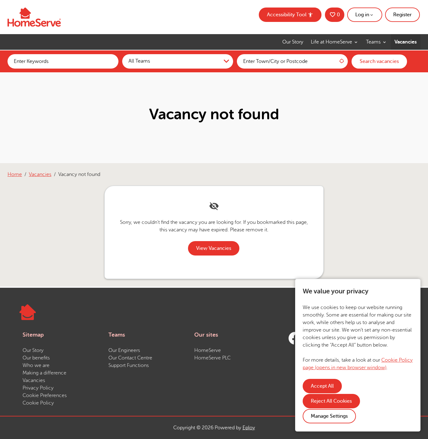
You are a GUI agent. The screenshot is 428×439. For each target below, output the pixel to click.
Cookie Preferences (45, 395)
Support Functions (128, 365)
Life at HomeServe (332, 42)
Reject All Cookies (331, 401)
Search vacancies (379, 61)
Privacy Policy (38, 388)
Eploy (249, 428)
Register (402, 15)
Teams (374, 42)
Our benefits (36, 358)
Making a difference (44, 373)
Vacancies (405, 42)
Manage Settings (329, 416)
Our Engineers (124, 350)
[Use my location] (341, 61)
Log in (362, 15)
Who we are (36, 365)
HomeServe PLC (212, 358)
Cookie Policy (38, 403)
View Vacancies (213, 248)
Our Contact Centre (130, 358)
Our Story (292, 42)
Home (15, 174)
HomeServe (207, 350)
